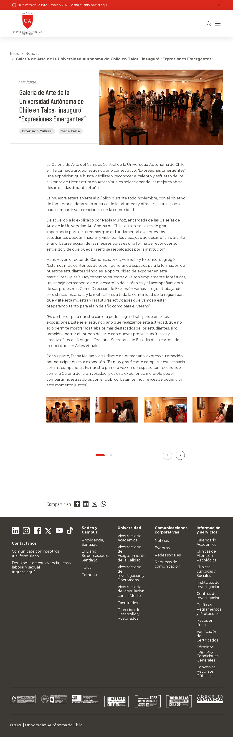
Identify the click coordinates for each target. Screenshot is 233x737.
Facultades (128, 603)
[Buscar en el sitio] (209, 23)
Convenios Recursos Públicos (206, 671)
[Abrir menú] (217, 24)
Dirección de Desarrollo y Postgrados (129, 614)
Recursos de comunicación (167, 564)
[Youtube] (59, 531)
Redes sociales (168, 555)
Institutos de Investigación (208, 584)
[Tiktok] (70, 531)
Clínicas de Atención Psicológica (207, 555)
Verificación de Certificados (207, 635)
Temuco (89, 575)
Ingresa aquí (23, 572)
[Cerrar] (218, 5)
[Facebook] (37, 531)
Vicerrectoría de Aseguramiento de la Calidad (132, 553)
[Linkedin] (15, 531)
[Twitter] (48, 531)
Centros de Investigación (208, 595)
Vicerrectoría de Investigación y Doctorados (131, 573)
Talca (86, 567)
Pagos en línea (205, 622)
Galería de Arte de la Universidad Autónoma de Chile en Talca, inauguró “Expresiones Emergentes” (114, 59)
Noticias (32, 53)
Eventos (162, 548)
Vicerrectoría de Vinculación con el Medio (131, 591)
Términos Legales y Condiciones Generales (207, 653)
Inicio (14, 53)
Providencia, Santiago (93, 542)
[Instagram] (26, 531)
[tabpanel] (68, 415)
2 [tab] (111, 455)
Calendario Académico (207, 542)
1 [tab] (100, 455)
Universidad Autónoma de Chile (54, 725)
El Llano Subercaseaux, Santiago (95, 555)
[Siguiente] (180, 455)
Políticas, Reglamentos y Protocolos (209, 609)
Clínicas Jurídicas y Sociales (206, 571)
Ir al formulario (25, 556)
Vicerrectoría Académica (129, 538)
